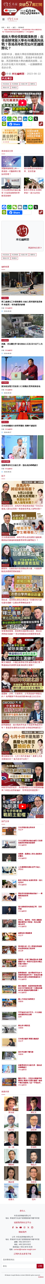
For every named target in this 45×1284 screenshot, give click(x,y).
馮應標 (20, 1028)
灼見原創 (6, 84)
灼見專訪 (7, 78)
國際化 (32, 84)
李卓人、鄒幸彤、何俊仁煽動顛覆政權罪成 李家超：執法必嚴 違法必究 (30, 922)
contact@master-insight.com (25, 1249)
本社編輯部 (18, 73)
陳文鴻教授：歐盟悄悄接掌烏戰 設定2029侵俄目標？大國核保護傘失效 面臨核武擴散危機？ (30, 988)
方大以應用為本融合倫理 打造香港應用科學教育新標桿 (11, 193)
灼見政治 (5, 298)
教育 (14, 27)
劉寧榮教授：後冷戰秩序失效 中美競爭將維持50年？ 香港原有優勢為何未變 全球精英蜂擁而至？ (30, 975)
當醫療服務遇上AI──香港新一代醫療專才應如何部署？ (11, 171)
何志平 (20, 830)
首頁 (2, 27)
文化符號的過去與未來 (26, 827)
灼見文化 (5, 422)
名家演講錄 (5, 461)
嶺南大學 (24, 84)
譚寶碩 (20, 869)
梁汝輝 (20, 951)
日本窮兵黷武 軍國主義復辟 (28, 1039)
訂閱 (40, 1266)
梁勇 (20, 1017)
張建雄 (20, 1001)
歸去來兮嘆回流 (24, 1025)
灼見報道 (5, 340)
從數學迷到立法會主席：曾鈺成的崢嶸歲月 (19, 465)
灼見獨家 (15, 84)
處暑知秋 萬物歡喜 (25, 933)
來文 (20, 898)
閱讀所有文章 (34, 248)
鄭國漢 (14, 87)
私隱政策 (41, 1277)
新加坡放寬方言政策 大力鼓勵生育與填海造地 (20, 386)
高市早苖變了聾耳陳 (25, 1052)
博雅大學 (6, 87)
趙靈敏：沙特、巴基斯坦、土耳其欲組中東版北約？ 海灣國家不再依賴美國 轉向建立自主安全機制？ (22, 696)
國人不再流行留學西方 (26, 999)
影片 (8, 27)
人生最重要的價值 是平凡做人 (29, 867)
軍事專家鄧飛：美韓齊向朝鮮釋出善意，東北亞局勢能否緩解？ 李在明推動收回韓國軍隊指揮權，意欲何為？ (21, 634)
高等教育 (21, 27)
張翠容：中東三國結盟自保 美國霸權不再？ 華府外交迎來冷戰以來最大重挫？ (30, 961)
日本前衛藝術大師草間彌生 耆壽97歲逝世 (19, 426)
